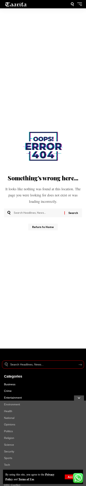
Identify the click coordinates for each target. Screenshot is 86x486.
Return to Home (43, 227)
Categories (13, 376)
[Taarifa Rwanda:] (16, 4)
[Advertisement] (43, 443)
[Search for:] (37, 213)
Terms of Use (26, 479)
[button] (73, 476)
